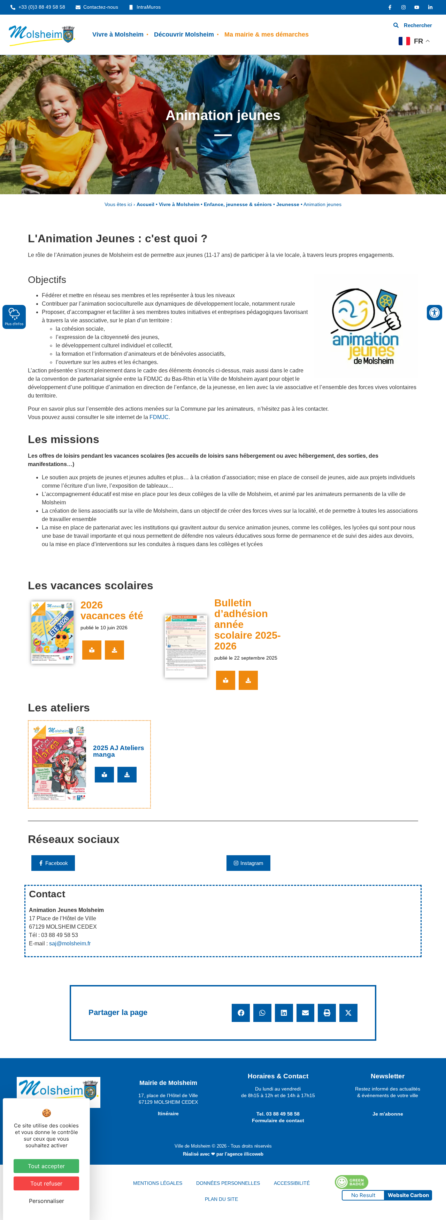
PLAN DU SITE (221, 1199)
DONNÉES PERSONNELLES (228, 1183)
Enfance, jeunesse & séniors (238, 204)
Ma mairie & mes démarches (266, 34)
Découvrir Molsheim (184, 34)
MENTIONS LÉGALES (157, 1183)
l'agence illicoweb (244, 1154)
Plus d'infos (14, 324)
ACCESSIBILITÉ (292, 1183)
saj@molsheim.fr (70, 943)
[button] (241, 1013)
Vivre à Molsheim (118, 34)
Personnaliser (46, 1200)
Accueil (145, 204)
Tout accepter (46, 1166)
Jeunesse (287, 204)
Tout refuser (46, 1183)
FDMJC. (159, 417)
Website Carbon (408, 1195)
